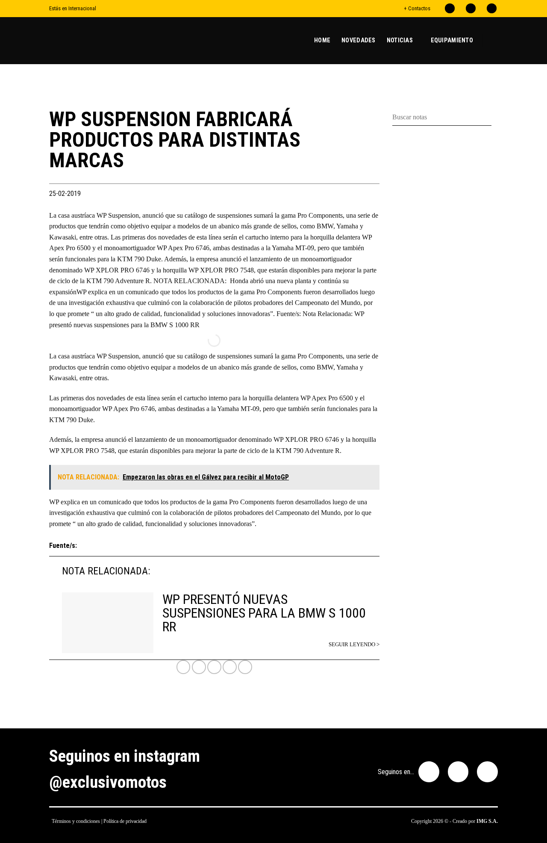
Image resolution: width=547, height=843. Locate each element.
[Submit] (494, 117)
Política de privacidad (125, 821)
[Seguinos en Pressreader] (492, 8)
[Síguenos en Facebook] (450, 8)
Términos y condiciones (76, 821)
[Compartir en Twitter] (214, 667)
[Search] (494, 40)
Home (322, 40)
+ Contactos (417, 8)
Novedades (358, 40)
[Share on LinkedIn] (245, 667)
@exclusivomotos (108, 782)
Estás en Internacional (72, 8)
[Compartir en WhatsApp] (183, 667)
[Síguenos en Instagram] (471, 8)
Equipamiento (452, 40)
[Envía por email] (230, 667)
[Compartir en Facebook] (199, 667)
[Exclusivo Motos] (81, 40)
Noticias (400, 40)
